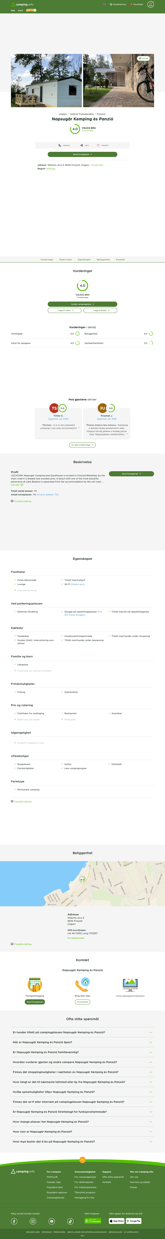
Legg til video (64, 310)
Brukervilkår (33, 1232)
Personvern (59, 1232)
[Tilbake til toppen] (82, 1160)
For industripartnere (85, 1187)
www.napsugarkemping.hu (130, 995)
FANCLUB (52, 1177)
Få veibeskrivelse (76, 938)
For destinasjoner (84, 1182)
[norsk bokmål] (104, 4)
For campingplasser (85, 1177)
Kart (20, 10)
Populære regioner (57, 1192)
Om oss (134, 1177)
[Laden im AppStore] (116, 1221)
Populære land (55, 1187)
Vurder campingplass (81, 304)
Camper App (54, 1182)
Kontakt (106, 1182)
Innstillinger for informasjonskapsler (86, 1232)
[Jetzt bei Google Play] (133, 1221)
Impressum (47, 1232)
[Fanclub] (31, 10)
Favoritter (138, 4)
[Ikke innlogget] (150, 4)
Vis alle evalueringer (81, 445)
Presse (133, 1187)
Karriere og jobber (140, 1182)
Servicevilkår (115, 1232)
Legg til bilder (100, 310)
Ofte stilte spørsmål (113, 1177)
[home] (23, 1171)
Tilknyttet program (85, 1192)
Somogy (50, 168)
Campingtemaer (55, 1197)
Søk (13, 10)
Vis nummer (82, 1002)
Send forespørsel (81, 154)
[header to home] (22, 4)
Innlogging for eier (84, 1197)
